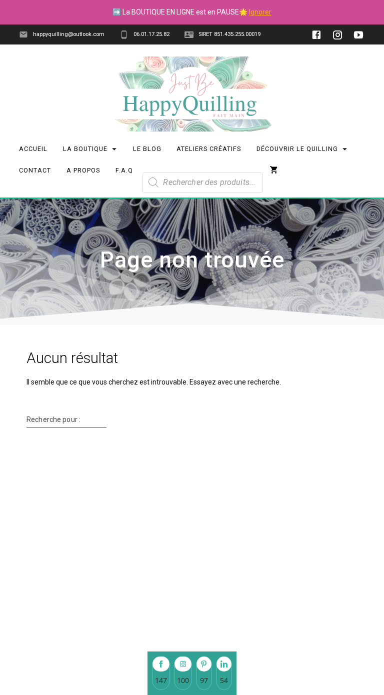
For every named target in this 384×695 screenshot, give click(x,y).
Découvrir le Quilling (297, 148)
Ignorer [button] (260, 12)
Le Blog (147, 148)
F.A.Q (124, 170)
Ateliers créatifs (209, 148)
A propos (83, 170)
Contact (36, 170)
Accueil (34, 148)
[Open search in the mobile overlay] (202, 166)
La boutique (85, 148)
